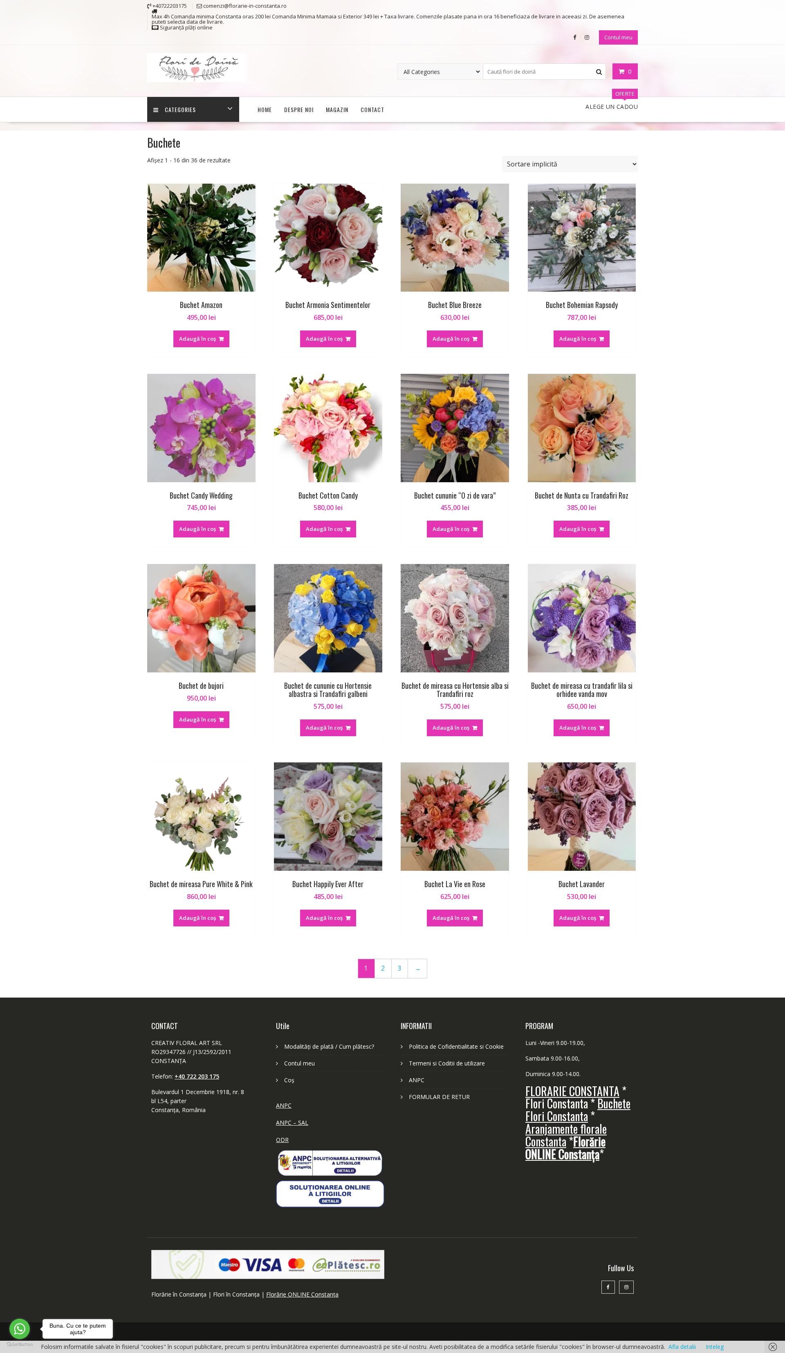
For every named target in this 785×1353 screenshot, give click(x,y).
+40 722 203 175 (197, 1076)
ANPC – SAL (292, 1122)
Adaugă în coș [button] (197, 338)
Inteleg (715, 1347)
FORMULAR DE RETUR (439, 1097)
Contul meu (618, 37)
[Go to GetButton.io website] (20, 1344)
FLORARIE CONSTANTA (572, 1091)
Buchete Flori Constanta (577, 1109)
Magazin (337, 109)
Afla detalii (682, 1347)
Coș (289, 1080)
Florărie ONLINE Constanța (302, 1294)
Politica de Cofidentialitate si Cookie (456, 1046)
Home (265, 109)
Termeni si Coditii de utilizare (447, 1063)
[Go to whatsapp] (19, 1329)
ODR (282, 1140)
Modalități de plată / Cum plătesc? (329, 1046)
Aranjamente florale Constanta (566, 1135)
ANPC (284, 1105)
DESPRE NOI (299, 109)
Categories (180, 109)
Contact (372, 109)
